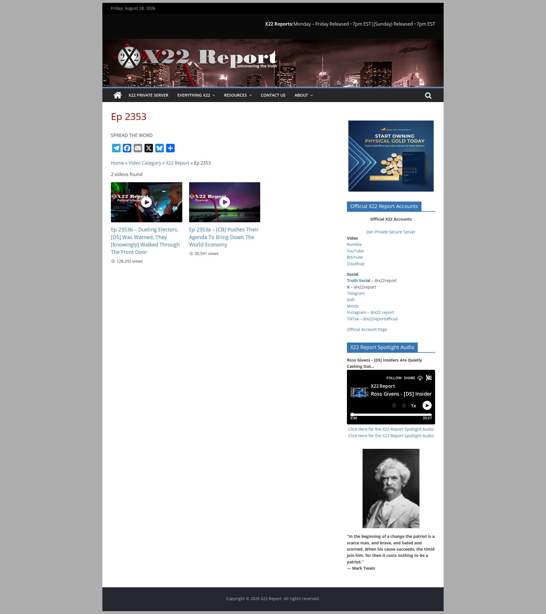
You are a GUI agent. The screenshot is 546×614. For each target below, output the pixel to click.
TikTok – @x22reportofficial (372, 318)
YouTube (355, 251)
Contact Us (273, 95)
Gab (351, 299)
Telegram (356, 293)
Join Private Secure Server (391, 232)
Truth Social (358, 280)
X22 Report (177, 163)
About (301, 95)
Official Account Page (367, 329)
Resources (235, 95)
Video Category (145, 163)
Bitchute (355, 257)
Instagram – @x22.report (370, 312)
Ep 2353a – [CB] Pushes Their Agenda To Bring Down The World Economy (223, 237)
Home (117, 163)
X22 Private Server (148, 95)
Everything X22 (193, 95)
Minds (353, 306)
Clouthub (356, 263)
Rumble (354, 244)
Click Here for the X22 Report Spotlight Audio (391, 429)
